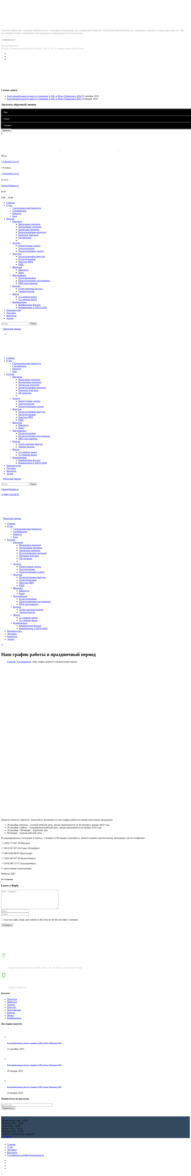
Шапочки (12, 1002)
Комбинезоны (14, 1018)
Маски (10, 1015)
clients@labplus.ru (10, 185)
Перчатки (12, 999)
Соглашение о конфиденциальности (25, 1155)
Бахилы (11, 1012)
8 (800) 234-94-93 (10, 494)
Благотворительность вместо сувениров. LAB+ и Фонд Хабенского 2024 (44, 96)
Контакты (12, 1152)
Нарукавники (14, 1010)
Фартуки (11, 1007)
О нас (10, 1147)
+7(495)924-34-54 (10, 161)
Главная (11, 661)
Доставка (12, 1150)
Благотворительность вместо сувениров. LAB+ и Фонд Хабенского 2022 (34, 1087)
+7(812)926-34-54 (10, 173)
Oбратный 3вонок (12, 329)
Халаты (11, 1004)
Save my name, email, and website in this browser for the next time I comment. (41, 919)
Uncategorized (24, 661)
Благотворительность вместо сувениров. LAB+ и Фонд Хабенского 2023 (44, 99)
